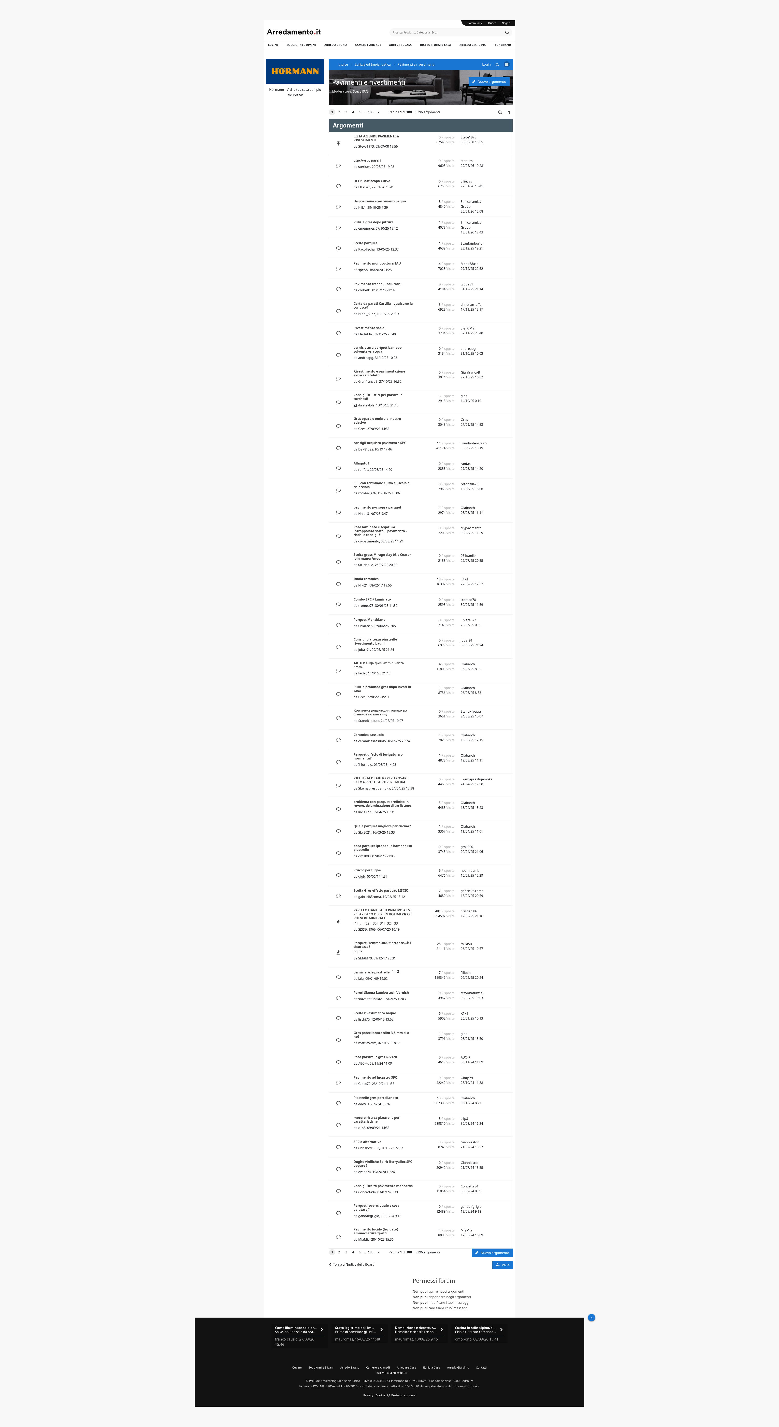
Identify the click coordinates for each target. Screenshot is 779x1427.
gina (464, 396)
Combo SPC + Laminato (372, 599)
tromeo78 (365, 605)
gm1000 (364, 856)
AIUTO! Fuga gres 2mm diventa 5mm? (379, 665)
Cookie (380, 1395)
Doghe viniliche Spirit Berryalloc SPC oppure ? (383, 1163)
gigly (361, 876)
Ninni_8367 (366, 314)
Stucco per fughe (367, 870)
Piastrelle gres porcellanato (376, 1097)
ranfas (363, 469)
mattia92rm (367, 1043)
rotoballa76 (367, 493)
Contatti (481, 1367)
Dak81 (363, 449)
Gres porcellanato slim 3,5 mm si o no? (381, 1035)
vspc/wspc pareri (367, 160)
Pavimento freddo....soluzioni (377, 284)
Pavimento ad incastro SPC (375, 1077)
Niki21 (363, 585)
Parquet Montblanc (369, 619)
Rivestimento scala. (369, 328)
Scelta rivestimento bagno (375, 1013)
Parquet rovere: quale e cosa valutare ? (376, 1207)
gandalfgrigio (368, 1216)
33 (396, 923)
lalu (361, 978)
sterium (364, 166)
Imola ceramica (366, 579)
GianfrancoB (368, 381)
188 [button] (370, 112)
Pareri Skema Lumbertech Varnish (381, 992)
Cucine (273, 45)
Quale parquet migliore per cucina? (382, 826)
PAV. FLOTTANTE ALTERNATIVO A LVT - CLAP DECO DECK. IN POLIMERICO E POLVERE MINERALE (383, 914)
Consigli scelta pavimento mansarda (383, 1186)
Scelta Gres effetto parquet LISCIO (381, 890)
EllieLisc (364, 187)
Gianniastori (470, 1142)
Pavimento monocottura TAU (377, 263)
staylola (368, 405)
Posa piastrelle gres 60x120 (375, 1057)
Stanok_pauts (368, 720)
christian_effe (471, 304)
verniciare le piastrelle (372, 972)
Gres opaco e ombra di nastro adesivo (377, 420)
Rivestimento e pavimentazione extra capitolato (379, 373)
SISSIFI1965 (367, 929)
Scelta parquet (365, 243)
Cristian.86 (469, 911)
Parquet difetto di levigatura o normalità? (378, 756)
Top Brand (503, 45)
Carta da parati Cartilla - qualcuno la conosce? (383, 305)
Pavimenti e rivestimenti (368, 82)
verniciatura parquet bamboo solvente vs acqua (378, 349)
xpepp (363, 270)
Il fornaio (365, 764)
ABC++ (363, 1063)
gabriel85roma (369, 896)
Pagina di (400, 112)
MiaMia (364, 1239)
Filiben (466, 972)
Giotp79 (364, 1083)
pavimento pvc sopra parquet (377, 507)
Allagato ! (361, 463)
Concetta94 (367, 1192)
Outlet (492, 23)
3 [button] (346, 112)
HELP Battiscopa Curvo (372, 181)
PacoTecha (366, 249)
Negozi (506, 23)
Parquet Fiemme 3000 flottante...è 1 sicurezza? (382, 945)
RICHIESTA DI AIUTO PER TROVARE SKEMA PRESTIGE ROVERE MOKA (381, 780)
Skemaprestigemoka (374, 788)
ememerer (366, 228)
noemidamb (470, 870)
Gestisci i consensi (403, 1395)
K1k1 (362, 207)
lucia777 (364, 812)
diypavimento (368, 541)
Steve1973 (361, 91)
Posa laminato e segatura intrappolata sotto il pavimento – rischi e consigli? (380, 531)
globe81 (364, 290)
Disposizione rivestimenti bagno (380, 201)
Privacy (368, 1395)
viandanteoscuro (474, 443)
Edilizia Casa (431, 1367)
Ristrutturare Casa (435, 45)
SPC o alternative (367, 1142)
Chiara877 (366, 626)
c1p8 (362, 1128)
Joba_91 (364, 649)
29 (367, 923)
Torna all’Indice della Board (353, 1264)
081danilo (365, 565)
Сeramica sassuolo (369, 734)
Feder (362, 673)
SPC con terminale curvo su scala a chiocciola (382, 485)
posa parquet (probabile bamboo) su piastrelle (383, 848)
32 (389, 923)
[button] (378, 112)
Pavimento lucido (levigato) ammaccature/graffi (376, 1231)
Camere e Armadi (368, 45)
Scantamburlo (471, 243)
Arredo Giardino (472, 45)
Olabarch (468, 508)
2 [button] (339, 112)
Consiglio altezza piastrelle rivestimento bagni (375, 641)
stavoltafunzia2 (370, 999)
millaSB (466, 944)
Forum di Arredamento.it (328, 32)
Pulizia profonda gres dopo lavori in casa (382, 689)
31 (382, 923)
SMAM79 (365, 958)
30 (375, 923)
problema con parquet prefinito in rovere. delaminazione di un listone (382, 803)
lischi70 (364, 1019)
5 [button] (360, 112)
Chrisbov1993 (368, 1148)
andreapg (365, 357)
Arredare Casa (400, 45)
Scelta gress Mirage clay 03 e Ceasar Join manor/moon (382, 556)
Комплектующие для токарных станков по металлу (380, 712)
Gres (362, 429)
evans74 (364, 1172)
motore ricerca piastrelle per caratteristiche (376, 1119)
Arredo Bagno (335, 45)
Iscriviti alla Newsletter (392, 1373)
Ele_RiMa (365, 334)
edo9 (362, 1104)
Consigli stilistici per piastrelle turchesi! (378, 397)
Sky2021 (364, 832)
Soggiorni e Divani (301, 45)
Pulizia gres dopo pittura (374, 222)
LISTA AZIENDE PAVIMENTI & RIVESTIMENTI (376, 138)
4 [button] (353, 112)
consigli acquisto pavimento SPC (380, 443)
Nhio (362, 513)
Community (475, 23)
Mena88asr (469, 263)
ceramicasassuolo (372, 741)
